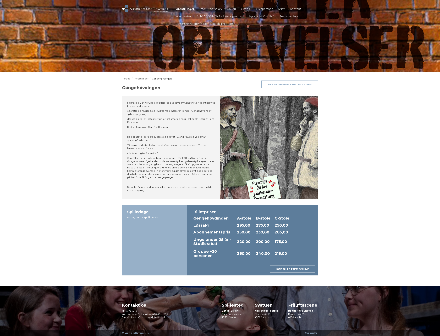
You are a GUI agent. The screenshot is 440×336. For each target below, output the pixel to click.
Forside (126, 78)
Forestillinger (141, 78)
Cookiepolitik (311, 333)
